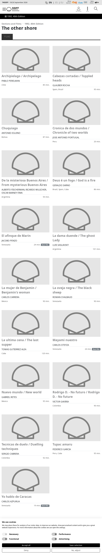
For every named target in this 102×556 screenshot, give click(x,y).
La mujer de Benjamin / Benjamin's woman (19, 290)
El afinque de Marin (16, 236)
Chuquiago (10, 128)
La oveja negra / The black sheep (72, 290)
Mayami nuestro (65, 340)
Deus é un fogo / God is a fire (74, 180)
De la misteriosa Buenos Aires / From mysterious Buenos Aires (25, 182)
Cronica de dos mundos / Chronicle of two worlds (71, 130)
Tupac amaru (62, 444)
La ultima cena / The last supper (20, 342)
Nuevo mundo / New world (21, 392)
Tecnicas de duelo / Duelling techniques (22, 446)
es (56, 2)
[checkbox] (4, 534)
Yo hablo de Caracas (16, 497)
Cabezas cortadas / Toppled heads (73, 78)
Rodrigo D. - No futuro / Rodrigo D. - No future (76, 394)
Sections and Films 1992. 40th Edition (22, 23)
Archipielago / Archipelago (21, 76)
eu (62, 2)
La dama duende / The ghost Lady (74, 238)
